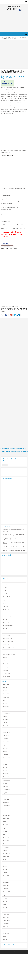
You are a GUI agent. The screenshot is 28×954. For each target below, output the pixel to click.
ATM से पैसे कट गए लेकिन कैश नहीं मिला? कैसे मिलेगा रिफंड (14, 547)
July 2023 (5, 745)
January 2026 (6, 697)
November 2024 (6, 713)
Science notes (6, 660)
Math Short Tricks (7, 632)
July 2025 (5, 700)
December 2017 (6, 882)
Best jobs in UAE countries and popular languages (14, 550)
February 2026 (6, 694)
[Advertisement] (17, 22)
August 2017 (6, 895)
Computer (5, 587)
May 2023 (5, 751)
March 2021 (5, 786)
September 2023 (6, 738)
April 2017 (5, 907)
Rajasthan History (7, 651)
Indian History (6, 622)
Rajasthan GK (6, 644)
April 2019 (5, 831)
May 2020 (5, 793)
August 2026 (6, 684)
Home (2, 37)
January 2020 (6, 802)
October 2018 (6, 850)
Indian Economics (7, 612)
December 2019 (6, 805)
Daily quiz (5, 593)
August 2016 (6, 933)
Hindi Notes (5, 606)
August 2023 (6, 742)
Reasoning (5, 657)
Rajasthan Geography (8, 641)
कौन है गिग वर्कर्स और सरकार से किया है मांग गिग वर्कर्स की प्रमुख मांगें (13, 542)
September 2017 (6, 891)
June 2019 (5, 824)
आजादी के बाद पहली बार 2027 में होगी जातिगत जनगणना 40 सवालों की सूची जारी (14, 530)
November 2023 (6, 732)
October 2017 (6, 888)
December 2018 (6, 844)
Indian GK (5, 619)
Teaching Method (7, 664)
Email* (3, 460)
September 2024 (6, 719)
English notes (6, 600)
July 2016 (5, 936)
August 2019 (6, 818)
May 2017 (5, 904)
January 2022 (6, 773)
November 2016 (6, 923)
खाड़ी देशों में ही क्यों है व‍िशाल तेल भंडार (10, 539)
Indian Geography (7, 616)
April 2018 (5, 869)
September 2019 (6, 815)
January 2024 (6, 726)
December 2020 (6, 789)
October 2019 (6, 812)
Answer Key (5, 581)
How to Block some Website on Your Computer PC (14, 448)
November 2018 (6, 847)
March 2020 (5, 796)
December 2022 (6, 757)
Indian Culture (6, 609)
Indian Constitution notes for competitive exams (14, 451)
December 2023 (6, 729)
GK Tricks (5, 603)
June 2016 (5, 939)
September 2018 (6, 853)
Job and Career (6, 628)
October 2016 (6, 927)
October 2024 (6, 716)
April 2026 (5, 690)
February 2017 (6, 914)
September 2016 (6, 930)
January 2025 (6, 706)
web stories (5, 670)
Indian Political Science (8, 625)
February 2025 (6, 703)
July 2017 (5, 898)
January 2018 (6, 879)
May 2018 (5, 866)
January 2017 (6, 917)
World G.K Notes (6, 673)
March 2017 (5, 911)
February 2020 (6, 799)
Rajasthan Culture (7, 635)
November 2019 (6, 809)
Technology (7, 37)
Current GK (5, 590)
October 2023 (6, 735)
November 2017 (6, 885)
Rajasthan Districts (7, 638)
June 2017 (5, 901)
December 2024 (6, 710)
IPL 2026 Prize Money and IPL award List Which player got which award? (13, 535)
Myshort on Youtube (14, 6)
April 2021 (5, 783)
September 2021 (6, 780)
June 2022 (5, 767)
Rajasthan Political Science (9, 654)
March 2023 (5, 754)
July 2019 (5, 821)
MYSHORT (12, 8)
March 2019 (5, 834)
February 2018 (6, 876)
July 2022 (5, 764)
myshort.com (14, 951)
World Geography (7, 676)
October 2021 (6, 777)
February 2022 (6, 770)
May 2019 (5, 828)
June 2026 (5, 687)
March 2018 (5, 872)
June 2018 (5, 863)
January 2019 (6, 840)
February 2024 (6, 722)
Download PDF (6, 597)
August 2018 (6, 856)
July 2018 (5, 859)
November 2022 (6, 761)
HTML (13, 76)
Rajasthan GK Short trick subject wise (11, 648)
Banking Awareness (7, 584)
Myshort (4, 78)
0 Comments (13, 78)
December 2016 (6, 920)
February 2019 (6, 837)
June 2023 (5, 748)
